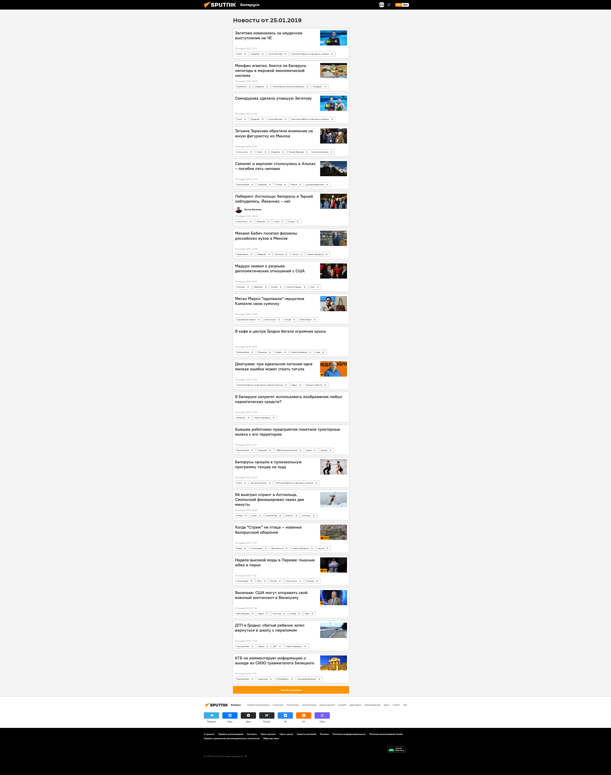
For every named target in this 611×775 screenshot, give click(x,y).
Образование (242, 254)
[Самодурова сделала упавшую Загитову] (333, 103)
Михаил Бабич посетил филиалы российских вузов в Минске (266, 236)
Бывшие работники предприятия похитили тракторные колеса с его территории (287, 432)
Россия (295, 254)
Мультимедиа (257, 548)
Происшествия (242, 184)
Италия (294, 184)
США (312, 287)
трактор (323, 450)
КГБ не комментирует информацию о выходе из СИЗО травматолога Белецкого (274, 660)
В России (278, 705)
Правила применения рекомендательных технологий (231, 738)
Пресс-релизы (268, 734)
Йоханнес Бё (271, 515)
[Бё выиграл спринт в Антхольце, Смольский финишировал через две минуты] (333, 499)
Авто (387, 705)
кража (309, 450)
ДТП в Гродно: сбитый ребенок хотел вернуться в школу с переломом (269, 628)
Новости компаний (306, 734)
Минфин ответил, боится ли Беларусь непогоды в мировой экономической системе (270, 70)
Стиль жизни (242, 152)
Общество (255, 54)
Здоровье (355, 705)
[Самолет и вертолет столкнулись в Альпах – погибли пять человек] (333, 168)
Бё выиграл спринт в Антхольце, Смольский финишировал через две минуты (269, 499)
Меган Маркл (306, 319)
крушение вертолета (315, 184)
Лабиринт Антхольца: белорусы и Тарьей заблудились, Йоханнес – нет (274, 199)
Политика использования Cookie (386, 734)
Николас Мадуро (293, 287)
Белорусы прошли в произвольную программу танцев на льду (268, 464)
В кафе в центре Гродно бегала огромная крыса (280, 331)
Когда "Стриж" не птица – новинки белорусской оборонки (268, 530)
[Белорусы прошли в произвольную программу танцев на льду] (333, 466)
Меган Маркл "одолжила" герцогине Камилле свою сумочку (269, 301)
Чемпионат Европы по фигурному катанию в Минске (259, 385)
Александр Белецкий (307, 679)
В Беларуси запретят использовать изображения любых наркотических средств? (288, 399)
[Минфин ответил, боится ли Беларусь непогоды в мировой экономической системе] (333, 70)
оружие (321, 548)
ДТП (275, 646)
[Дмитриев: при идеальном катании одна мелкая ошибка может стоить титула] (333, 368)
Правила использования (230, 734)
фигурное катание (320, 152)
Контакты (252, 734)
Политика (279, 254)
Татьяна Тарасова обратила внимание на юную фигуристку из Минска (274, 133)
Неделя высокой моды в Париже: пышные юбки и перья (275, 562)
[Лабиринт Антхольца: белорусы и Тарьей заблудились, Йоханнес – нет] (333, 201)
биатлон (289, 515)
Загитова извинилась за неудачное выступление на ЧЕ (268, 35)
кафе (318, 352)
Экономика (241, 86)
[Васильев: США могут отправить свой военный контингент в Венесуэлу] (333, 597)
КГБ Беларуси (283, 679)
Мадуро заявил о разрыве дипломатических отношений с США (270, 268)
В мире (279, 184)
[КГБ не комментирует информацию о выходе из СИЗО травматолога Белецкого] (333, 663)
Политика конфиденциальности (349, 734)
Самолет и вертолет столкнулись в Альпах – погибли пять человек (275, 166)
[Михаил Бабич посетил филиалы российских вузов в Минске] (333, 238)
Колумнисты (242, 221)
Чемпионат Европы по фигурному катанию (310, 54)
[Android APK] (396, 750)
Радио (294, 385)
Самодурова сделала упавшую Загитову (273, 98)
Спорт (239, 54)
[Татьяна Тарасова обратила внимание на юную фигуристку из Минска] (333, 135)
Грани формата (242, 613)
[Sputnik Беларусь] (221, 8)
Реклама (324, 734)
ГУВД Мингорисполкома (286, 450)
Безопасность (277, 548)
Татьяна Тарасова (296, 152)
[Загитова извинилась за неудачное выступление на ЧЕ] (333, 38)
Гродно (279, 352)
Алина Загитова (275, 54)
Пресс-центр (286, 734)
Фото (259, 581)
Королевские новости (246, 319)
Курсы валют (327, 705)
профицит (317, 86)
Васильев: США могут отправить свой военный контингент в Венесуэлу (271, 595)
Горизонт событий (314, 385)
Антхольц (306, 515)
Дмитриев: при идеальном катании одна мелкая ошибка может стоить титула (274, 366)
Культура (310, 581)
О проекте (209, 734)
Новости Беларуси (315, 254)
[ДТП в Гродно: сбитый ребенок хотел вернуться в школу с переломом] (333, 630)
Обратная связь (271, 738)
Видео (239, 548)
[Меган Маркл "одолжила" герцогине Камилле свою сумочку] (333, 303)
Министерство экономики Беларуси (288, 86)
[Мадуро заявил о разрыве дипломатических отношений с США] (333, 271)
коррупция (263, 679)
